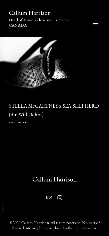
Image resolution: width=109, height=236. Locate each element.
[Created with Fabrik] (2, 208)
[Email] (49, 197)
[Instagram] (59, 197)
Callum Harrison (54, 179)
